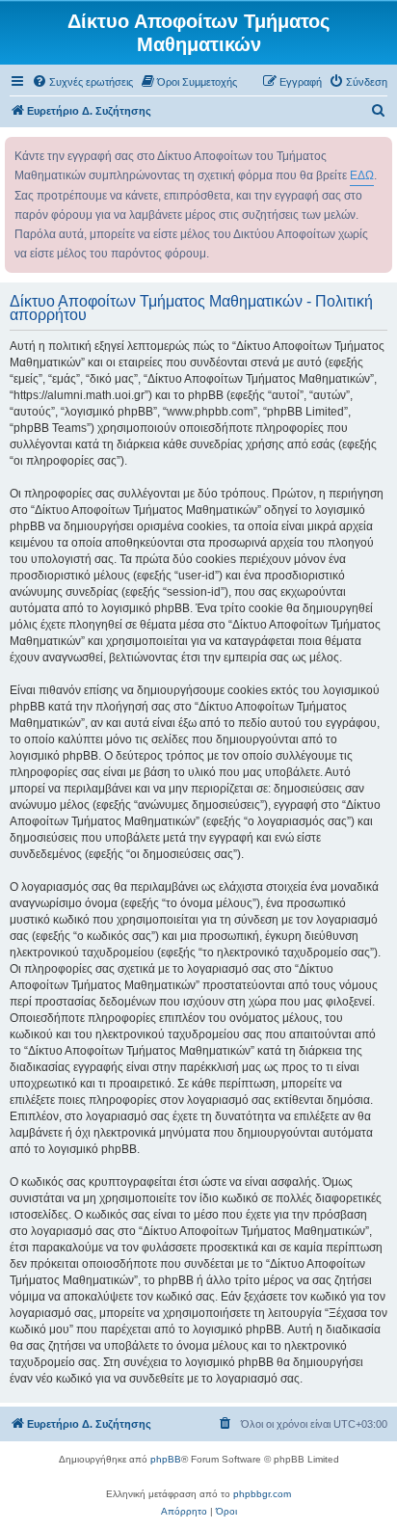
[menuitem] (82, 82)
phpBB (165, 1459)
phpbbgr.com (262, 1494)
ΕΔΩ (362, 175)
